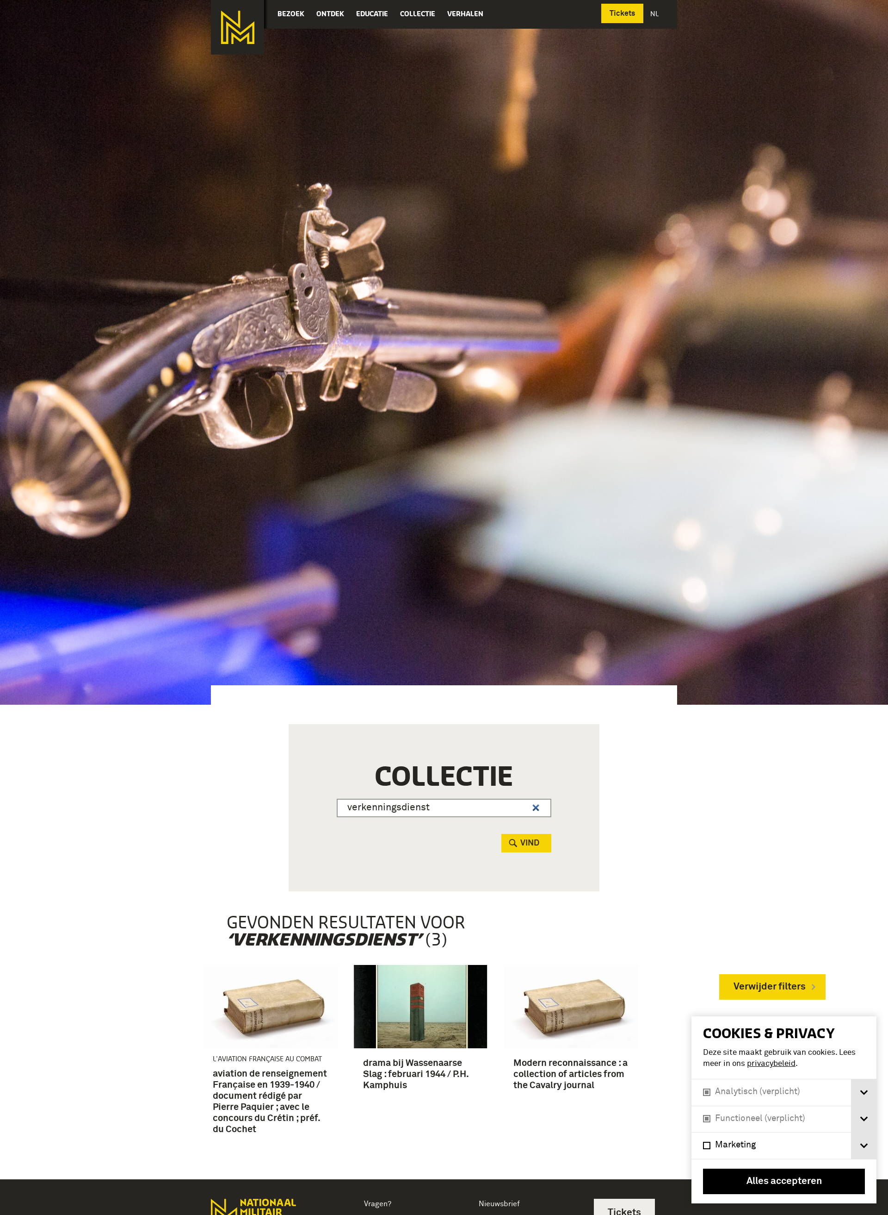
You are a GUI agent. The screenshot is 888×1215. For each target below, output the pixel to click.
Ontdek (330, 13)
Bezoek (291, 13)
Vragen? (377, 1204)
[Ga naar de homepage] (237, 27)
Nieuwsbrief (499, 1204)
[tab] (863, 1092)
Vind (529, 843)
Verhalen (465, 13)
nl (655, 14)
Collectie (417, 13)
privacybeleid (771, 1064)
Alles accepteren (784, 1181)
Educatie (372, 13)
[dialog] (783, 1109)
